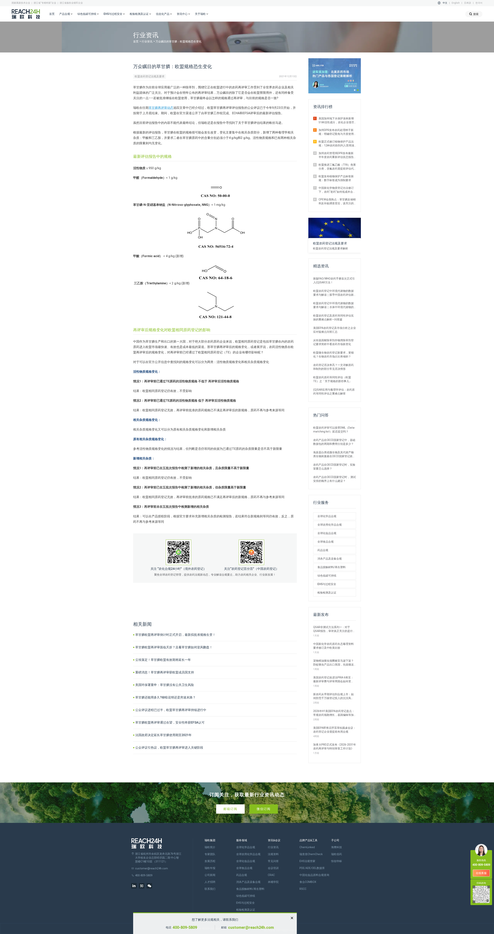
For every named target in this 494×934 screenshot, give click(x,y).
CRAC (271, 875)
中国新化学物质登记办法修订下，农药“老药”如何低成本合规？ (336, 190)
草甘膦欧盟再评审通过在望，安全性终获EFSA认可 (170, 722)
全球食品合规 (325, 541)
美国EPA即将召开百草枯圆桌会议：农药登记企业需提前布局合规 (334, 729)
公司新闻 (210, 875)
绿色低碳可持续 (326, 575)
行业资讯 (147, 41)
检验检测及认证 (326, 592)
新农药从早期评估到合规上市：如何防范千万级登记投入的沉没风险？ (333, 696)
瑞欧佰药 (336, 854)
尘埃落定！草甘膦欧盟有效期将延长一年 (163, 660)
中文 (445, 3)
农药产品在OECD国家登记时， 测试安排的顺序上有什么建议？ (334, 478)
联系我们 (210, 888)
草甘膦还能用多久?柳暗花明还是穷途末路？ (165, 697)
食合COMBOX (307, 881)
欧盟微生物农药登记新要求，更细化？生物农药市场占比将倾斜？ (333, 354)
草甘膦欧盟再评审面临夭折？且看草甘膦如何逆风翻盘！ (173, 647)
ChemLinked (307, 847)
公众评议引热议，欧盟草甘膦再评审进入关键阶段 (169, 747)
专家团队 (210, 854)
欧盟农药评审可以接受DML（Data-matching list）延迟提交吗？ (334, 429)
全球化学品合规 (326, 516)
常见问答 (273, 861)
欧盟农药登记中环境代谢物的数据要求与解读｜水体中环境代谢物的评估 (333, 305)
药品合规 (322, 550)
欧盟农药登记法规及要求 (149, 76)
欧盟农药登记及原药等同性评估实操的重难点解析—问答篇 (333, 317)
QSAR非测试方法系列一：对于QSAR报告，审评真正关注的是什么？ (333, 629)
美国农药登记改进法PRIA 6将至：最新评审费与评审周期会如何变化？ (333, 679)
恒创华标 (336, 861)
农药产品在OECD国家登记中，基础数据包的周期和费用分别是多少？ (334, 441)
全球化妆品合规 (326, 533)
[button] (354, 90)
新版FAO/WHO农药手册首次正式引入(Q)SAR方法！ (334, 280)
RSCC (302, 888)
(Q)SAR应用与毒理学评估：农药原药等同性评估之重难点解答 (334, 391)
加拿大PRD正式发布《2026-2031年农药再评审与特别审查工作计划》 (334, 746)
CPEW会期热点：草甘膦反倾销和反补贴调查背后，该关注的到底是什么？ (337, 201)
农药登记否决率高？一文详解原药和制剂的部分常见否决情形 (333, 366)
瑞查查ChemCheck (311, 854)
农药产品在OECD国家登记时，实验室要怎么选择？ (334, 466)
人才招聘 (210, 881)
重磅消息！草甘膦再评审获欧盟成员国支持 (164, 672)
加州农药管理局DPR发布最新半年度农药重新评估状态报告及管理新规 (336, 155)
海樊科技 (336, 847)
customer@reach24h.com (251, 927)
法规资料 (273, 854)
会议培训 (273, 868)
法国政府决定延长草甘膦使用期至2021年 (163, 735)
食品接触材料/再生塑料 (331, 567)
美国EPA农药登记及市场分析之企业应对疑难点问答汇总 (334, 329)
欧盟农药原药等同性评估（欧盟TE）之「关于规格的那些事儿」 (332, 379)
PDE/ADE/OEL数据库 (312, 868)
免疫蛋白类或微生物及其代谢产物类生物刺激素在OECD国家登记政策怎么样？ (334, 454)
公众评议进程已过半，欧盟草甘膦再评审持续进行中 (170, 710)
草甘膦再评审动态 (161, 108)
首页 (52, 13)
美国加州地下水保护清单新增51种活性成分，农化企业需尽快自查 (336, 120)
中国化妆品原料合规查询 (314, 875)
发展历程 (210, 861)
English (456, 3)
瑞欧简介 (210, 847)
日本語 (467, 3)
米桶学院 (273, 881)
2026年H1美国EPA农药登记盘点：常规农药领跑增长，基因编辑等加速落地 (333, 713)
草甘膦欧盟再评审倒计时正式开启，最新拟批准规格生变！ (175, 635)
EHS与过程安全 (326, 584)
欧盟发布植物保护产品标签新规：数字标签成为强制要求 (336, 178)
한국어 (478, 3)
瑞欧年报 (210, 868)
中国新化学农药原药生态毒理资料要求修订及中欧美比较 (333, 645)
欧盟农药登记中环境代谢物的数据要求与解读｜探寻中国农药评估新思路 (333, 293)
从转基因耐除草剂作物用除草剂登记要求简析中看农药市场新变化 (333, 342)
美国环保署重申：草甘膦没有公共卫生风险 (164, 685)
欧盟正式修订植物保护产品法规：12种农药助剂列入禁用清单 (336, 143)
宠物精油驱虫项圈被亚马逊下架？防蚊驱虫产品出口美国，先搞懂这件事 (333, 662)
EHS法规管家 (307, 861)
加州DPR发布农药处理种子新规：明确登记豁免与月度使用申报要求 (336, 132)
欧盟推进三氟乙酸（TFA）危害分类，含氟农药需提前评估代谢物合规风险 (337, 167)
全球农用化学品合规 (329, 524)
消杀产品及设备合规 (329, 558)
